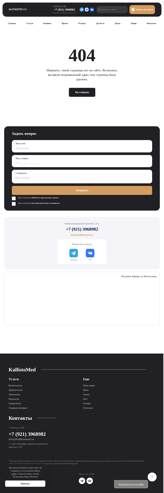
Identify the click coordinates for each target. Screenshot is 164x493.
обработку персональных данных (45, 198)
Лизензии (88, 408)
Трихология (14, 394)
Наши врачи (89, 385)
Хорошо (25, 483)
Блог (85, 399)
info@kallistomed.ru (21, 439)
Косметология (15, 385)
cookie (13, 474)
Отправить (82, 190)
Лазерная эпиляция (18, 408)
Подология (14, 399)
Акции (86, 394)
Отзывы (87, 403)
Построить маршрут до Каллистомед (138, 276)
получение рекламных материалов (45, 203)
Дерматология (15, 390)
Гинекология (15, 403)
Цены (85, 390)
